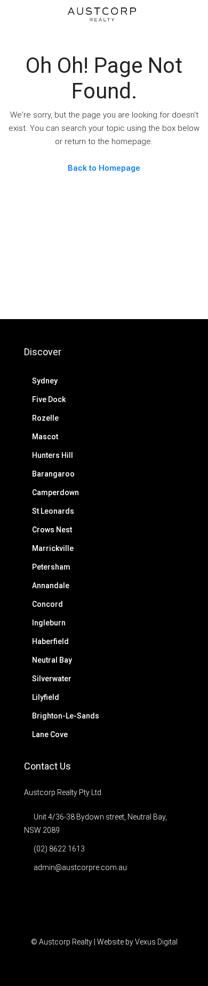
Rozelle (45, 418)
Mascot (45, 436)
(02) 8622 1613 (59, 849)
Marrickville (53, 548)
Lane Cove (50, 734)
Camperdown (55, 492)
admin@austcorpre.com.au (80, 867)
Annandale (50, 585)
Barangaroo (53, 474)
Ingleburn (49, 623)
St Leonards (53, 511)
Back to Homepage (104, 168)
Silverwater (51, 678)
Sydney (45, 381)
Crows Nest (52, 529)
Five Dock (49, 399)
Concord (47, 604)
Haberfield (50, 641)
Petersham (51, 567)
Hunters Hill (52, 455)
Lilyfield (45, 697)
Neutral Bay (52, 660)
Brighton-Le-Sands (65, 716)
